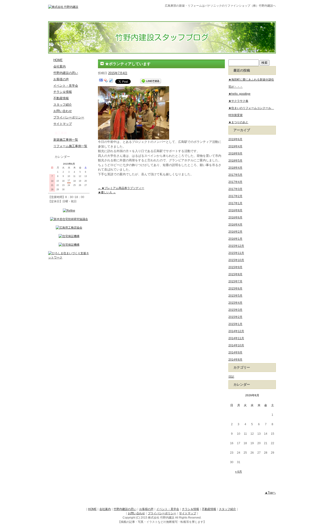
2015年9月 (235, 267)
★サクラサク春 (238, 101)
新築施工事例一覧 (65, 139)
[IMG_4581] (133, 88)
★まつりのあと (238, 122)
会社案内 (59, 66)
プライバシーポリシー (68, 117)
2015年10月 (236, 260)
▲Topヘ (270, 492)
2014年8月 (235, 359)
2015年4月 (235, 302)
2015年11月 (236, 253)
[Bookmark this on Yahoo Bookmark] (106, 81)
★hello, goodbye (239, 93)
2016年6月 (235, 217)
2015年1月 (235, 324)
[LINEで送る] (150, 81)
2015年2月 (235, 317)
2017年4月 (235, 182)
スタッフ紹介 (62, 104)
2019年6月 (235, 139)
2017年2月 (235, 196)
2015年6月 (235, 288)
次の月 (79, 164)
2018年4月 (235, 167)
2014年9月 (235, 352)
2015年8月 (235, 274)
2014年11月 (236, 338)
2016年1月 (235, 238)
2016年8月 (235, 210)
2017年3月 (235, 189)
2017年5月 (235, 174)
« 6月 (238, 471)
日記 (231, 376)
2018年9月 (235, 153)
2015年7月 (235, 281)
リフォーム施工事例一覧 (70, 146)
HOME (58, 60)
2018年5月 (235, 160)
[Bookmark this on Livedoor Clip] (111, 81)
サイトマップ (62, 124)
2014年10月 (236, 345)
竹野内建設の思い (65, 73)
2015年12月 (236, 246)
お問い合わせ (62, 111)
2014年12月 (236, 331)
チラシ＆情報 (62, 92)
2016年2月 (235, 231)
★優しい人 (107, 192)
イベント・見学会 (65, 85)
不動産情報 (61, 98)
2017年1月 (235, 203)
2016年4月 (235, 224)
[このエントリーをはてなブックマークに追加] (101, 81)
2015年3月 (235, 310)
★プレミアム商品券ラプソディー (121, 188)
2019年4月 (235, 146)
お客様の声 (61, 79)
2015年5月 (235, 295)
